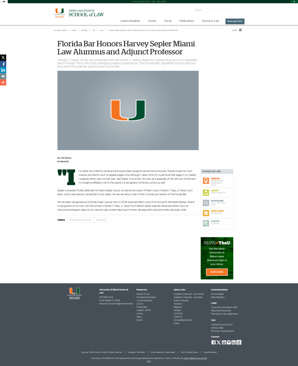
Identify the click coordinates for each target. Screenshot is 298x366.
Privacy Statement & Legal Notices (163, 352)
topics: (61, 220)
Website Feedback (210, 352)
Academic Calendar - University (188, 297)
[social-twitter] (218, 342)
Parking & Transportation (222, 331)
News (139, 317)
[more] (3, 82)
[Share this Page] (238, 32)
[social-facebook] (214, 342)
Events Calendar (181, 301)
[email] (3, 76)
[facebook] (3, 64)
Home (73, 30)
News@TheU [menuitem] (235, 21)
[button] (291, 357)
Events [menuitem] (152, 21)
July (102, 30)
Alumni (140, 304)
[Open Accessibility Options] (4, 1)
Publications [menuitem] (186, 21)
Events (140, 320)
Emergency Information (136, 352)
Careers (177, 310)
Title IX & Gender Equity (189, 352)
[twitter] (3, 58)
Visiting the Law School (222, 325)
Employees (142, 307)
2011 (93, 30)
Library (140, 314)
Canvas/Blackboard (183, 320)
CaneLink (178, 317)
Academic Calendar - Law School (189, 294)
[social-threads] (238, 342)
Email (176, 323)
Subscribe (217, 272)
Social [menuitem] (167, 21)
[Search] (241, 10)
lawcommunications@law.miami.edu (116, 304)
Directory (178, 304)
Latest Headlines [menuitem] (130, 21)
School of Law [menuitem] (210, 21)
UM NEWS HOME (60, 30)
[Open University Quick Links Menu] (294, 1)
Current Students (144, 301)
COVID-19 (178, 314)
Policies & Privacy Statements (224, 314)
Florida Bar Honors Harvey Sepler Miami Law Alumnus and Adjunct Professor (143, 30)
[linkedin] (3, 70)
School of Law (143, 294)
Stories (84, 30)
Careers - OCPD (144, 310)
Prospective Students (146, 297)
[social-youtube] (224, 342)
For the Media (217, 294)
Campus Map (217, 328)
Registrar (178, 307)
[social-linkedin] (234, 342)
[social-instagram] (229, 342)
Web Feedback (218, 297)
